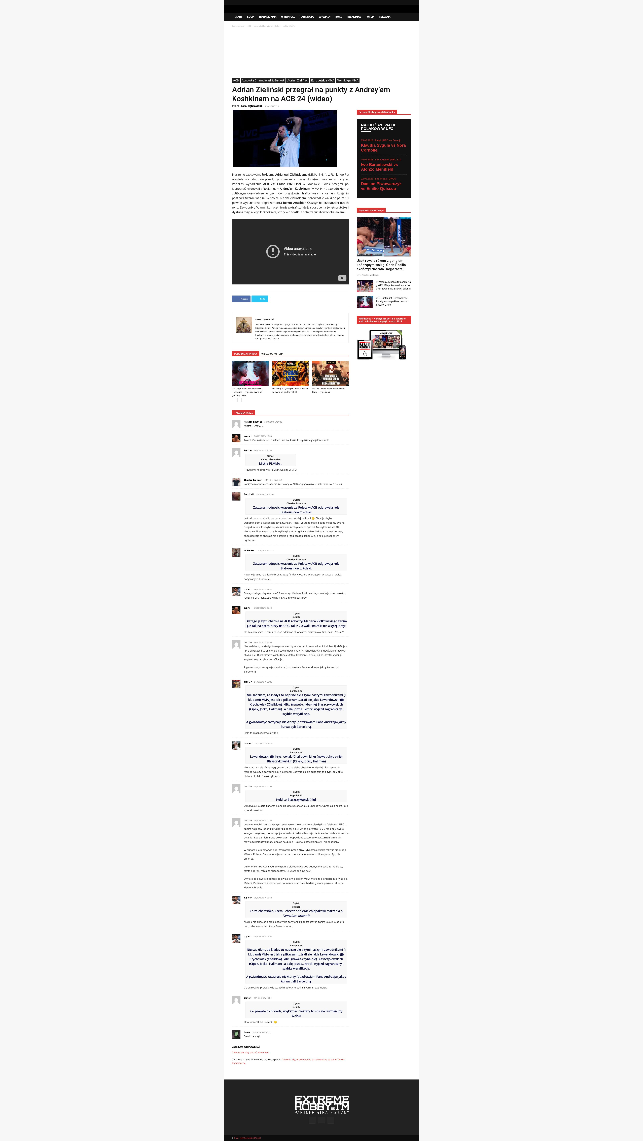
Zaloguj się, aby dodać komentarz (250, 1052)
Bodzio (248, 450)
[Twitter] (408, 2)
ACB (249, 26)
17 (285, 105)
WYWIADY (325, 16)
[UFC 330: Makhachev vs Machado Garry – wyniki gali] (330, 373)
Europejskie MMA (322, 80)
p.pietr (248, 589)
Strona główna (238, 26)
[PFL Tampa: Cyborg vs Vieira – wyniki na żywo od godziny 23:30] (290, 373)
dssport (248, 743)
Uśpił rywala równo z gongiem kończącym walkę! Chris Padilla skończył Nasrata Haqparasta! (381, 265)
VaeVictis (249, 550)
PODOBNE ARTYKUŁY (245, 354)
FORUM (370, 16)
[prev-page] (234, 400)
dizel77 (248, 681)
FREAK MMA (354, 16)
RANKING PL (307, 16)
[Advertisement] (321, 53)
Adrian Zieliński (297, 80)
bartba (248, 642)
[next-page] (239, 400)
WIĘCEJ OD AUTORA (272, 354)
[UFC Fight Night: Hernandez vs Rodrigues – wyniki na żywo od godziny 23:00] (250, 373)
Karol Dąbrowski (251, 106)
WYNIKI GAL (288, 16)
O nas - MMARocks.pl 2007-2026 (247, 1138)
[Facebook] (397, 2)
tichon (247, 998)
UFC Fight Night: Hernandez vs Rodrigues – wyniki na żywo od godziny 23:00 (247, 392)
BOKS (338, 16)
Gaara (247, 1032)
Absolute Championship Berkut (267, 26)
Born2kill (249, 494)
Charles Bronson (253, 480)
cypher (248, 436)
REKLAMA (384, 16)
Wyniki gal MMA (348, 80)
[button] (407, 17)
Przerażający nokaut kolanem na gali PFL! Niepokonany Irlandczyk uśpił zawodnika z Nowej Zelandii (393, 285)
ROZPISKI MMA (267, 16)
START (238, 16)
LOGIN (251, 16)
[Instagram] (403, 2)
